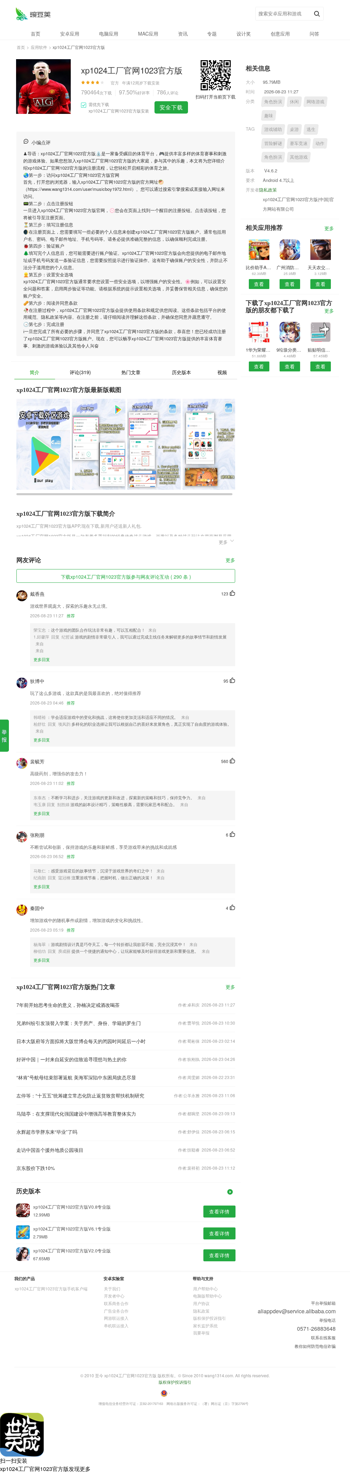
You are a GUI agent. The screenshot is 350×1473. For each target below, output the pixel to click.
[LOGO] (33, 14)
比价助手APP (259, 267)
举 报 (4, 735)
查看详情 (219, 1211)
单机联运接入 (116, 1325)
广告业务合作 (116, 1311)
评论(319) (80, 372)
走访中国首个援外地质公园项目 (49, 1149)
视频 (222, 372)
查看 (259, 283)
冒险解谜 (273, 143)
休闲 (294, 101)
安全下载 (171, 107)
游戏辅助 (273, 129)
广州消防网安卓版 (290, 267)
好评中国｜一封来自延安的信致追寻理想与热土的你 (71, 1059)
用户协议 (201, 1303)
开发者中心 (114, 1296)
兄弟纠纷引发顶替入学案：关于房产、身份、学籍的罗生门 (78, 1023)
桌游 (294, 129)
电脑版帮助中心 (207, 1296)
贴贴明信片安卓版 (321, 349)
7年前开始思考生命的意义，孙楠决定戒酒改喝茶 (68, 1004)
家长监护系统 (205, 1325)
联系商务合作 (116, 1303)
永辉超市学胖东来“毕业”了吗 (46, 1131)
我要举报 (201, 1333)
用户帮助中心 (205, 1288)
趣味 (268, 115)
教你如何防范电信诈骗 (315, 1346)
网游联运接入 (116, 1318)
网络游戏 (315, 101)
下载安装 (151, 83)
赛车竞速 (299, 143)
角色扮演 (273, 101)
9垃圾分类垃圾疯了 (290, 349)
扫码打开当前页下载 (215, 96)
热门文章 (130, 372)
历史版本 (181, 372)
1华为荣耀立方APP (259, 349)
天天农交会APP (321, 267)
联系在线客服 (323, 1337)
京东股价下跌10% (35, 1168)
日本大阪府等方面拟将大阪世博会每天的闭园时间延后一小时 (81, 1041)
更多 (230, 560)
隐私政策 (268, 189)
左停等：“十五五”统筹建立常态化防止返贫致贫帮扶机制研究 (80, 1095)
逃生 (311, 129)
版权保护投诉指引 (209, 1318)
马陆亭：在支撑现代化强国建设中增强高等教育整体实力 (76, 1113)
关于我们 (112, 1288)
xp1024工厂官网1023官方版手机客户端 (51, 1288)
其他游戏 (299, 157)
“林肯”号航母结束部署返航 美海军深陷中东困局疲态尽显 (76, 1077)
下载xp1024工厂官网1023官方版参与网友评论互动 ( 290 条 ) (126, 576)
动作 (319, 143)
